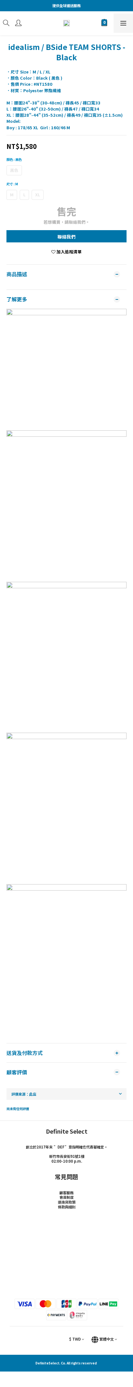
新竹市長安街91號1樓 (66, 1156)
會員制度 (66, 1197)
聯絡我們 (66, 236)
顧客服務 (66, 1192)
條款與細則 (67, 1206)
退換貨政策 (67, 1202)
